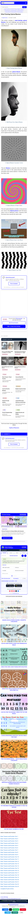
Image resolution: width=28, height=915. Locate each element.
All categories (15, 578)
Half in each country (6, 567)
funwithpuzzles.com (16, 593)
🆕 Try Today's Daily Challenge (14, 326)
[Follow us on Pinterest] (10, 591)
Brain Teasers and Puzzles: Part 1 (9, 836)
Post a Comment (14, 283)
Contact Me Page (4, 897)
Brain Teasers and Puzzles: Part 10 (10, 857)
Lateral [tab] (11, 552)
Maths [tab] (17, 552)
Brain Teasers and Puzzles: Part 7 (9, 850)
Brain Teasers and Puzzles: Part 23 (10, 886)
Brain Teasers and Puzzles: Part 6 (9, 847)
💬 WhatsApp (15, 909)
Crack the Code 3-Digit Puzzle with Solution (14, 666)
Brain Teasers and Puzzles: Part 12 (10, 861)
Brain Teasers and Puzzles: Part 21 (10, 882)
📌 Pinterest (22, 909)
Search (24, 7)
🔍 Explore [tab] (23, 552)
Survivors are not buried (19, 570)
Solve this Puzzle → (7, 538)
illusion (8, 168)
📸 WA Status (14, 912)
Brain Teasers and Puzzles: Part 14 (10, 866)
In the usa (17, 567)
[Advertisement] (14, 302)
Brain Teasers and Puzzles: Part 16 (10, 870)
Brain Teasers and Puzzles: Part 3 (9, 841)
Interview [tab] (4, 552)
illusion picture (14, 210)
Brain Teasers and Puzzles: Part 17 (10, 872)
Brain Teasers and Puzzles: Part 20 (10, 879)
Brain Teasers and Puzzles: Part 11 (10, 859)
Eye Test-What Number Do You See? (14, 829)
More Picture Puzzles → (14, 322)
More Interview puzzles (6, 578)
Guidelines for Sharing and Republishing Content (11, 898)
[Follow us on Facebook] (18, 591)
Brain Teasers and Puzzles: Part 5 (9, 845)
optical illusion (16, 71)
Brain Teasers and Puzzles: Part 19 (10, 877)
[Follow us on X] (16, 591)
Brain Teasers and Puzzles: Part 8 (9, 852)
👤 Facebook (5, 909)
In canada (4, 570)
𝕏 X (10, 909)
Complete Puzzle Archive (7, 888)
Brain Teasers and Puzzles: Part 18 (10, 875)
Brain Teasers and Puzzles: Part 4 (9, 843)
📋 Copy (21, 912)
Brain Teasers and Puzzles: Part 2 (9, 838)
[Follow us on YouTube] (12, 591)
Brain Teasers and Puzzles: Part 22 (10, 884)
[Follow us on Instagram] (14, 591)
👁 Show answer (5, 573)
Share (25, 578)
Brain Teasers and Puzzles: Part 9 (9, 854)
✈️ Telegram (7, 912)
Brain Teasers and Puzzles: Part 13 (10, 863)
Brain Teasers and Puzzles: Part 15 (10, 868)
